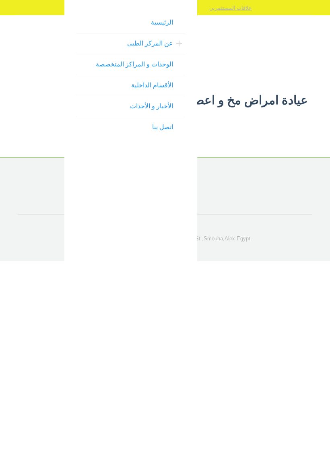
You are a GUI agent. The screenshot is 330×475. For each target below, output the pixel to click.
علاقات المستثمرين (230, 7)
